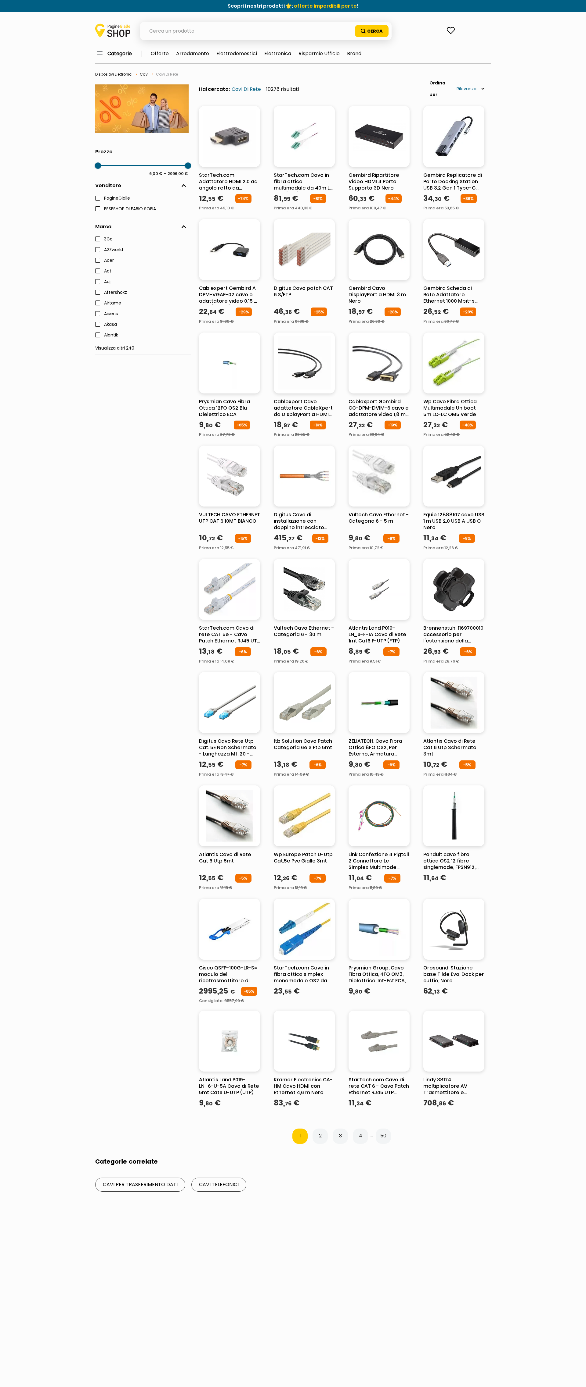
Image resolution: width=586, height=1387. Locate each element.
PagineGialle (117, 198)
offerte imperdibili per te (325, 5)
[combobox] (266, 31)
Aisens (111, 314)
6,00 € (155, 173)
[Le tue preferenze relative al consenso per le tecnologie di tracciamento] (575, 1376)
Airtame (112, 303)
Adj (107, 282)
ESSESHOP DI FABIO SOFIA (130, 209)
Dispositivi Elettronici (113, 74)
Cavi (144, 74)
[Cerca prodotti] (372, 31)
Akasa (110, 324)
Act (107, 271)
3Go (108, 239)
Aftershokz (115, 292)
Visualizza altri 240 (114, 348)
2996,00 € (176, 173)
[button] (143, 185)
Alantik (111, 335)
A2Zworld (113, 250)
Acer (109, 260)
